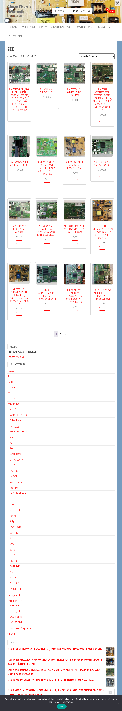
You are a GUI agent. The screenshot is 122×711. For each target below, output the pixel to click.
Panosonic (14, 516)
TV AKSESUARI (13, 404)
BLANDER (11, 370)
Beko (12, 448)
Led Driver (14, 487)
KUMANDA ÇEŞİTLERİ (18, 414)
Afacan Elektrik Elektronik (19, 9)
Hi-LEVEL (13, 398)
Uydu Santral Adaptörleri (20, 628)
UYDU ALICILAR (16, 617)
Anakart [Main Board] (61, 27)
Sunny (12, 549)
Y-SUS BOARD (16, 583)
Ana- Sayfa (12, 27)
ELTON (12, 465)
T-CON (12, 555)
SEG (11, 538)
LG (11, 499)
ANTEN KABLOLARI (17, 605)
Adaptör (13, 409)
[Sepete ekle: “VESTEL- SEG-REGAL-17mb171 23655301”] (102, 175)
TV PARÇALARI (13, 426)
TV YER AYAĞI (15, 566)
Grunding (14, 470)
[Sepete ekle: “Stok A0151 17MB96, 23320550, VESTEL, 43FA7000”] (19, 242)
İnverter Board (14, 36)
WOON (13, 577)
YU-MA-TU (11, 634)
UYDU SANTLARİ (16, 622)
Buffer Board (15, 454)
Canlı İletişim (28, 27)
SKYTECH (11, 387)
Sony (12, 544)
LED (9, 376)
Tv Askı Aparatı (16, 420)
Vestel (12, 572)
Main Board (15, 510)
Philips (12, 521)
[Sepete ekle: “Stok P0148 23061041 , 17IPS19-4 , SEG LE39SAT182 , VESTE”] (75, 178)
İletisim (43, 27)
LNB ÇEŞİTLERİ (16, 611)
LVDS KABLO (15, 504)
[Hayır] (118, 703)
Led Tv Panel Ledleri (103, 27)
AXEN (12, 442)
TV (8, 393)
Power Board (83, 27)
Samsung (14, 532)
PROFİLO (11, 382)
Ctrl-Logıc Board (17, 459)
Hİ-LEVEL (13, 476)
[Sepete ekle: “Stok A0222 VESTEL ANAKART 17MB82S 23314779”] (75, 105)
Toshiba (13, 560)
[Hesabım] (99, 11)
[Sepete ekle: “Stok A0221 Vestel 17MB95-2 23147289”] (47, 102)
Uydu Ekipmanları (14, 600)
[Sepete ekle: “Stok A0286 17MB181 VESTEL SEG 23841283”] (19, 175)
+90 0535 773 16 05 (15, 356)
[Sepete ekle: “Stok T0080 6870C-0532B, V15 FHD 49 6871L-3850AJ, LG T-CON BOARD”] (75, 242)
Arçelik (12, 437)
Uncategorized (13, 595)
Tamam (61, 706)
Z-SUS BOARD (15, 589)
